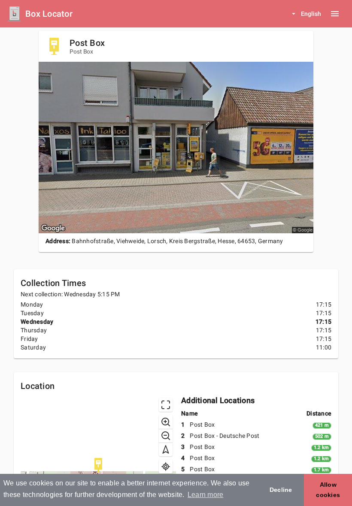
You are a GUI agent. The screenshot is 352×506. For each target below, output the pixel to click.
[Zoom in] (166, 422)
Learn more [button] (206, 494)
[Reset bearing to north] (166, 449)
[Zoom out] (166, 436)
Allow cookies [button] (328, 489)
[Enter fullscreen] (166, 405)
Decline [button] (281, 489)
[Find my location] (166, 466)
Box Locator (49, 14)
